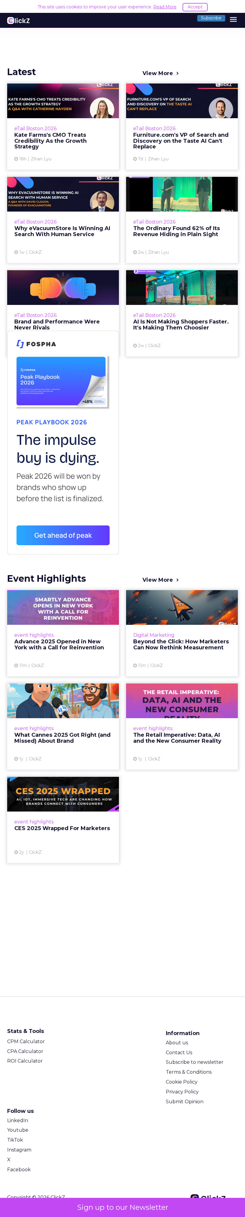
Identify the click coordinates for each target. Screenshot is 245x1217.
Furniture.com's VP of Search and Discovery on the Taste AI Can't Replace (182, 126)
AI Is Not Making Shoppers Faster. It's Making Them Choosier (182, 313)
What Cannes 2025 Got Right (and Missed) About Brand (63, 726)
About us (177, 1043)
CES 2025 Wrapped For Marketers (63, 820)
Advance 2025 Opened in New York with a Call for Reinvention (63, 633)
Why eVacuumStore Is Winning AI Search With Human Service (63, 220)
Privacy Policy (182, 1092)
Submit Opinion (184, 1101)
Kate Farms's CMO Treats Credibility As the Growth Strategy (63, 126)
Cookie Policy (181, 1082)
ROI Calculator (25, 1061)
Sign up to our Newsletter (122, 1207)
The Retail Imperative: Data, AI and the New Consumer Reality (182, 726)
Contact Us (179, 1052)
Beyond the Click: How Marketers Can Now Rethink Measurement (182, 633)
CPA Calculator (25, 1051)
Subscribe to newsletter (194, 1062)
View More (158, 73)
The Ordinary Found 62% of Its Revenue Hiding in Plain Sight (182, 220)
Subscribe (211, 18)
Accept (195, 7)
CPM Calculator (26, 1041)
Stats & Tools (25, 1031)
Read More (165, 7)
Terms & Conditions (189, 1072)
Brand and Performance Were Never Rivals (63, 313)
